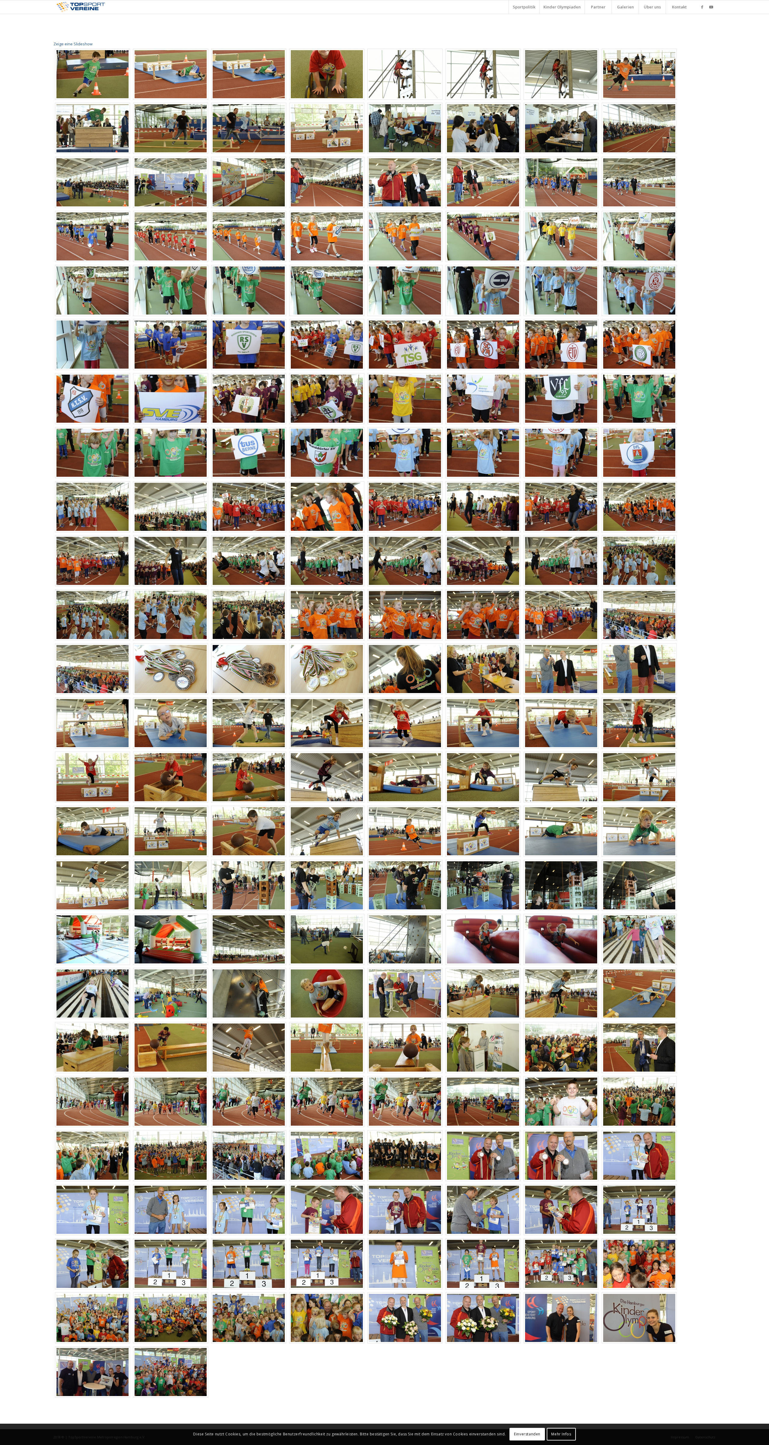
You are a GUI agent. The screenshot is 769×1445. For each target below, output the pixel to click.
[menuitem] (524, 7)
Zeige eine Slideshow (73, 44)
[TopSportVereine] (80, 7)
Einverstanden (527, 1434)
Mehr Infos (561, 1434)
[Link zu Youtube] (711, 6)
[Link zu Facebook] (702, 6)
